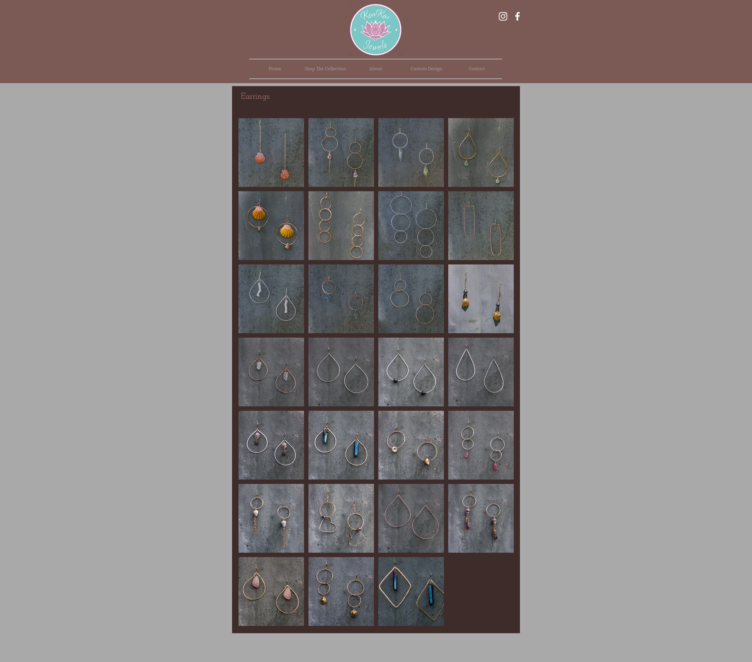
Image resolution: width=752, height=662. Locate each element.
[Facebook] (517, 16)
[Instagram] (503, 16)
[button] (271, 152)
